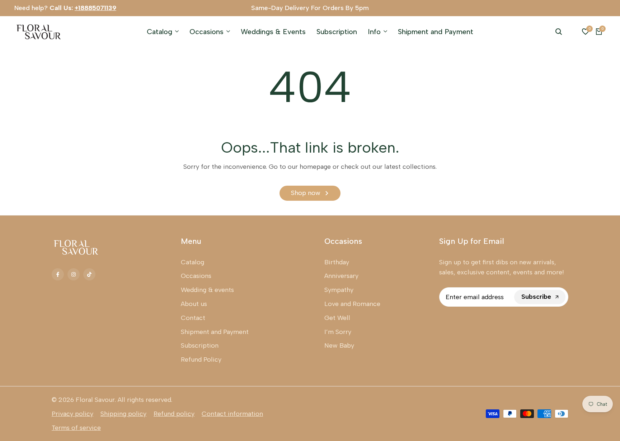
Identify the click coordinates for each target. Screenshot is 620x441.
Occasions (196, 276)
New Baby (339, 345)
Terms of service (76, 428)
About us (194, 304)
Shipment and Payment (215, 332)
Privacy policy (72, 414)
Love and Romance (352, 304)
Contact (193, 318)
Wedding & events (207, 290)
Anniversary (341, 276)
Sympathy (338, 290)
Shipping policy (123, 414)
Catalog (192, 262)
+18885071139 (95, 8)
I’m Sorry (337, 332)
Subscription (200, 345)
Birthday (336, 262)
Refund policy (174, 414)
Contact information (232, 414)
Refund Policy (201, 359)
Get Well (337, 318)
